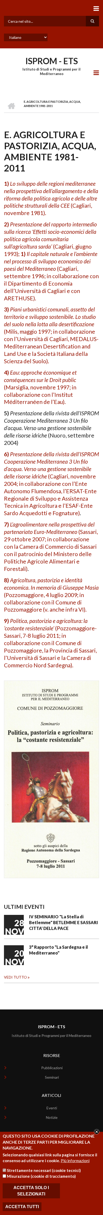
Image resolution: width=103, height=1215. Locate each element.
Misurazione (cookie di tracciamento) (41, 1176)
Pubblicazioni (52, 1067)
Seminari (52, 1077)
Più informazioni (75, 1160)
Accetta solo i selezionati (31, 1190)
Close (96, 1132)
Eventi (51, 1108)
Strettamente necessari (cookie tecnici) (44, 1170)
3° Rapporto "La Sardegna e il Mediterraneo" (58, 949)
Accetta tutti (22, 1206)
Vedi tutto (15, 977)
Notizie (52, 1117)
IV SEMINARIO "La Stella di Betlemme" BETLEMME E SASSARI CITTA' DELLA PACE (63, 922)
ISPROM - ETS (51, 61)
